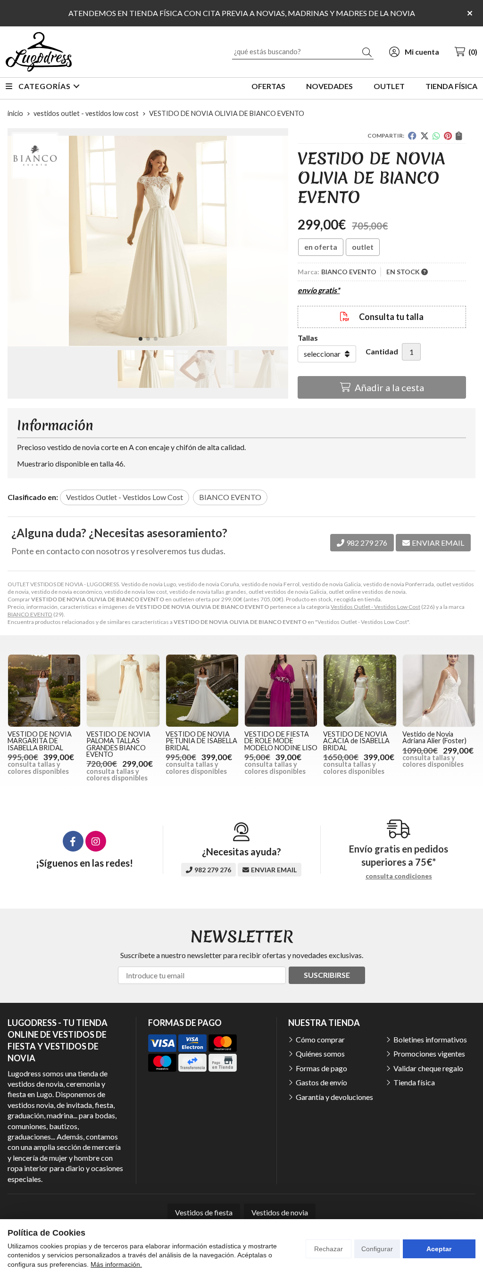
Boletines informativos (430, 1039)
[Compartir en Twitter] (424, 135)
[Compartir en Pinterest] (448, 135)
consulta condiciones (399, 876)
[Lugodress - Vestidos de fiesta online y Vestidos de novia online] (39, 52)
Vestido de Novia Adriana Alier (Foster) (434, 737)
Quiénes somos (320, 1053)
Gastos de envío (321, 1082)
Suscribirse (327, 974)
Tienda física (414, 1082)
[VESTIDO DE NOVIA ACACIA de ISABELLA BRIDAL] (360, 691)
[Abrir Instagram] (95, 841)
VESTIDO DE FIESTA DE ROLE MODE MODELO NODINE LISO (280, 741)
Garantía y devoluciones (334, 1096)
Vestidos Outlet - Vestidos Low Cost (375, 606)
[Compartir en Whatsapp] (436, 135)
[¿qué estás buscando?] (303, 51)
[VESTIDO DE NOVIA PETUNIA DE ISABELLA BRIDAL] (202, 691)
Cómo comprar (320, 1039)
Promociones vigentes (429, 1053)
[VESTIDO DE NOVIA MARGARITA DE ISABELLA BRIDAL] (44, 691)
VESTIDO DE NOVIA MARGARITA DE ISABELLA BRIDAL (40, 741)
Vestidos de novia (279, 1212)
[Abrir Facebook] (73, 841)
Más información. (116, 1264)
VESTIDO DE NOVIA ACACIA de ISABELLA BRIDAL (356, 741)
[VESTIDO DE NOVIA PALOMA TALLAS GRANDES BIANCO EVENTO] (123, 691)
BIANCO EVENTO (30, 614)
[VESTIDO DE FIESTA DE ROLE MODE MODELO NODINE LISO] (281, 691)
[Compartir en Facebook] (412, 135)
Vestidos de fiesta (204, 1212)
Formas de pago (321, 1068)
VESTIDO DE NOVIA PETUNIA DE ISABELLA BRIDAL (201, 741)
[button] (140, 339)
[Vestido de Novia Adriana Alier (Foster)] (439, 691)
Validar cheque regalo (428, 1068)
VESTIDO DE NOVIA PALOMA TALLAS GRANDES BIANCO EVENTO (118, 744)
